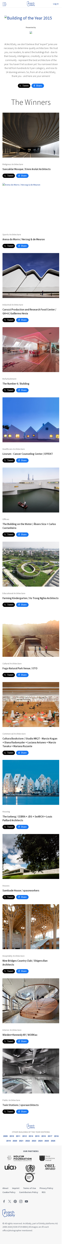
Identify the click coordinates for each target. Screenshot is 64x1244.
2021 (21, 1140)
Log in (56, 3)
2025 (47, 1140)
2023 (34, 1140)
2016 (43, 1136)
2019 (8, 1140)
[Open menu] (4, 4)
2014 (31, 1136)
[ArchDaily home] (31, 3)
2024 (40, 1140)
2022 (27, 1140)
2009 (5, 1136)
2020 (15, 1140)
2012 (24, 1136)
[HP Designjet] (31, 32)
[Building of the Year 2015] (28, 17)
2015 (37, 1136)
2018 (56, 1136)
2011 (18, 1136)
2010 (12, 1136)
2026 (53, 1140)
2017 (50, 1136)
